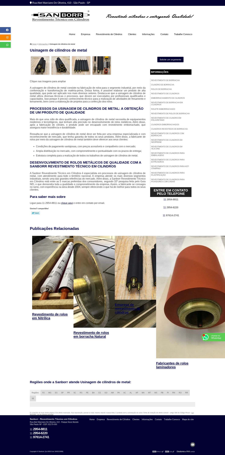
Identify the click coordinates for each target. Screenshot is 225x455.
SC (74, 393)
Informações (148, 34)
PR (68, 393)
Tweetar (35, 212)
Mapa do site (188, 419)
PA (118, 393)
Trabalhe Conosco (183, 34)
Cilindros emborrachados (165, 125)
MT (149, 393)
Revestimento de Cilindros (109, 34)
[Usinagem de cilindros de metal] (40, 65)
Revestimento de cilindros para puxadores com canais (168, 180)
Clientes (132, 34)
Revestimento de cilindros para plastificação (168, 174)
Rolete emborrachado (163, 109)
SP (62, 393)
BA (93, 393)
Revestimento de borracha (165, 80)
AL (131, 393)
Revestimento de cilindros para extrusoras (168, 161)
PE (87, 393)
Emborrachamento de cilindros (168, 98)
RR (186, 393)
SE (33, 398)
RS (81, 393)
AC (124, 393)
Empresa (85, 34)
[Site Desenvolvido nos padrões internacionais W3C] (169, 451)
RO (180, 393)
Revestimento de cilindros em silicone (166, 148)
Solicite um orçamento (170, 59)
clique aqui (67, 203)
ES (56, 393)
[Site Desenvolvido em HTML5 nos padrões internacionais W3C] (158, 451)
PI (168, 393)
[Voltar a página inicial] (60, 16)
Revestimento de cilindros (165, 94)
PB (162, 393)
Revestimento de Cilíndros (118, 419)
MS (155, 393)
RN (173, 393)
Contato (164, 34)
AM (112, 393)
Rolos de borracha (161, 89)
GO (106, 393)
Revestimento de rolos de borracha (170, 113)
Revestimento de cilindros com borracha (167, 134)
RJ (43, 393)
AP (137, 393)
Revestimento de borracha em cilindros (167, 103)
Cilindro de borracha (162, 85)
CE (99, 393)
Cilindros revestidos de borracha (169, 129)
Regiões (35, 393)
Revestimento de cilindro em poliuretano (166, 119)
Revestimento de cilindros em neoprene (166, 141)
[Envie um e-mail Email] (192, 444)
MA (143, 393)
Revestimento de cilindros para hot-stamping (170, 167)
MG (49, 393)
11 (170, 199)
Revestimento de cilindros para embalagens (168, 154)
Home (72, 34)
